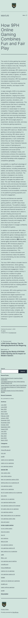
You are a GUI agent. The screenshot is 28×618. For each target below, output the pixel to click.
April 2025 (4, 438)
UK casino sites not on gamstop (10, 509)
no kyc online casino (6, 528)
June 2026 (4, 407)
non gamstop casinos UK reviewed (10, 505)
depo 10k (3, 535)
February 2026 (5, 416)
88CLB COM (4, 541)
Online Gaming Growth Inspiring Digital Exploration (11, 379)
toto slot (3, 453)
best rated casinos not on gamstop (10, 515)
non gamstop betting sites (8, 502)
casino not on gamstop (7, 460)
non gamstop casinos (7, 466)
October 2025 (5, 424)
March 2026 (4, 413)
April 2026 (4, 411)
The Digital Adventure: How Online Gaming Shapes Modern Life (13, 382)
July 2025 (3, 431)
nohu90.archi (4, 564)
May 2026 (4, 409)
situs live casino (5, 532)
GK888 (3, 577)
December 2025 (5, 420)
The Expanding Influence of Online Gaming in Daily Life (13, 388)
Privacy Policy (5, 609)
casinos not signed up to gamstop (10, 581)
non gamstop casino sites (8, 518)
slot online (4, 495)
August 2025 (4, 429)
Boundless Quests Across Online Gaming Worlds (12, 391)
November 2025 (5, 422)
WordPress (15, 612)
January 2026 (5, 418)
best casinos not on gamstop (9, 551)
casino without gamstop (7, 587)
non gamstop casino (6, 486)
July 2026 (3, 405)
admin (4, 331)
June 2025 (4, 433)
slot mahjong (4, 538)
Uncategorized (12, 332)
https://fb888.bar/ (6, 567)
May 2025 (4, 436)
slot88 (2, 456)
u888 (2, 554)
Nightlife (5, 15)
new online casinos (6, 476)
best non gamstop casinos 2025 (10, 479)
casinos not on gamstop (7, 499)
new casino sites (5, 473)
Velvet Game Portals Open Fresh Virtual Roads (14, 385)
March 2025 (4, 440)
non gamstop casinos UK (8, 548)
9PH (18, 239)
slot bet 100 (4, 469)
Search (3, 368)
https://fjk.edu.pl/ (5, 450)
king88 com (4, 584)
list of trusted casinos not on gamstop (11, 492)
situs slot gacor (5, 522)
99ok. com (4, 558)
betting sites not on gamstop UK (10, 482)
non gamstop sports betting (9, 561)
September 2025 (5, 427)
